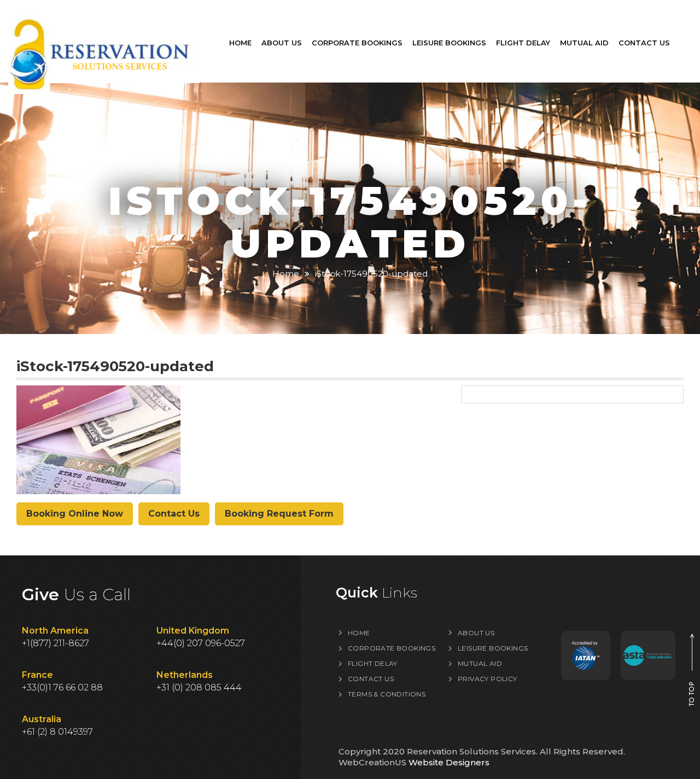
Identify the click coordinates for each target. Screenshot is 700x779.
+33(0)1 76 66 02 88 (62, 687)
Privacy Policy (487, 679)
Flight (523, 42)
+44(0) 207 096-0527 (200, 643)
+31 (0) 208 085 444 (199, 687)
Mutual (584, 42)
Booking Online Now (74, 513)
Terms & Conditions (386, 694)
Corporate (357, 42)
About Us (281, 42)
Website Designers (449, 762)
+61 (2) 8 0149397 (57, 732)
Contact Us (644, 42)
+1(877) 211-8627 (55, 643)
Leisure (449, 42)
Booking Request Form (279, 513)
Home (240, 42)
